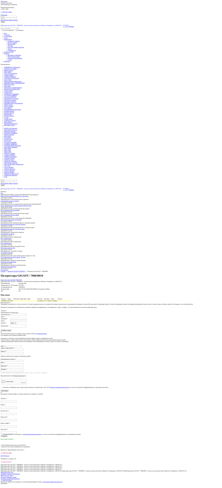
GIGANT (7, 475)
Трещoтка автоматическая (8, 262)
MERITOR (4, 472)
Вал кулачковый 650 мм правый (10, 210)
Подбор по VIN (8, 52)
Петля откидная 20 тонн (8, 248)
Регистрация (4, 20)
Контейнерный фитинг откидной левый (13, 229)
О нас (6, 38)
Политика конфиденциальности (59, 387)
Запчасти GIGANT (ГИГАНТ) (16, 271)
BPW (2, 475)
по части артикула (8, 30)
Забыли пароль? (13, 20)
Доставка (10, 46)
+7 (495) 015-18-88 (6, 12)
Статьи (10, 60)
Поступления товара (14, 56)
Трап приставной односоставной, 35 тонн (13, 257)
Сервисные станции (14, 41)
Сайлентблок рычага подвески (10, 201)
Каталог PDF (11, 44)
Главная (3, 271)
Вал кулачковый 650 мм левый (10, 215)
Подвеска (7, 35)
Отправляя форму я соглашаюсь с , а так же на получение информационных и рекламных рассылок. (41, 434)
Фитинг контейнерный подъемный (11, 219)
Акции (10, 49)
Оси (5, 33)
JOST (11, 475)
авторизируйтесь (41, 333)
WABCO (9, 474)
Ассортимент (8, 36)
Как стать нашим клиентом (16, 47)
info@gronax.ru (5, 456)
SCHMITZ (4, 474)
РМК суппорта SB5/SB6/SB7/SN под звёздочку (15, 196)
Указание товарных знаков (8, 477)
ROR (8, 472)
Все (2, 193)
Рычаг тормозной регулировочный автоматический (16, 205)
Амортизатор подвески (7, 234)
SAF (12, 472)
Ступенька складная (7, 252)
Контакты (7, 61)
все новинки (4, 270)
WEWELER (16, 474)
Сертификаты (12, 50)
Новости (6, 53)
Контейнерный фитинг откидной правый (13, 224)
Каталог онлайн (12, 42)
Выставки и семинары (14, 55)
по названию (20, 30)
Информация (8, 39)
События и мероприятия (15, 58)
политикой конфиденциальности (52, 482)
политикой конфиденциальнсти (32, 434)
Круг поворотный (6, 238)
